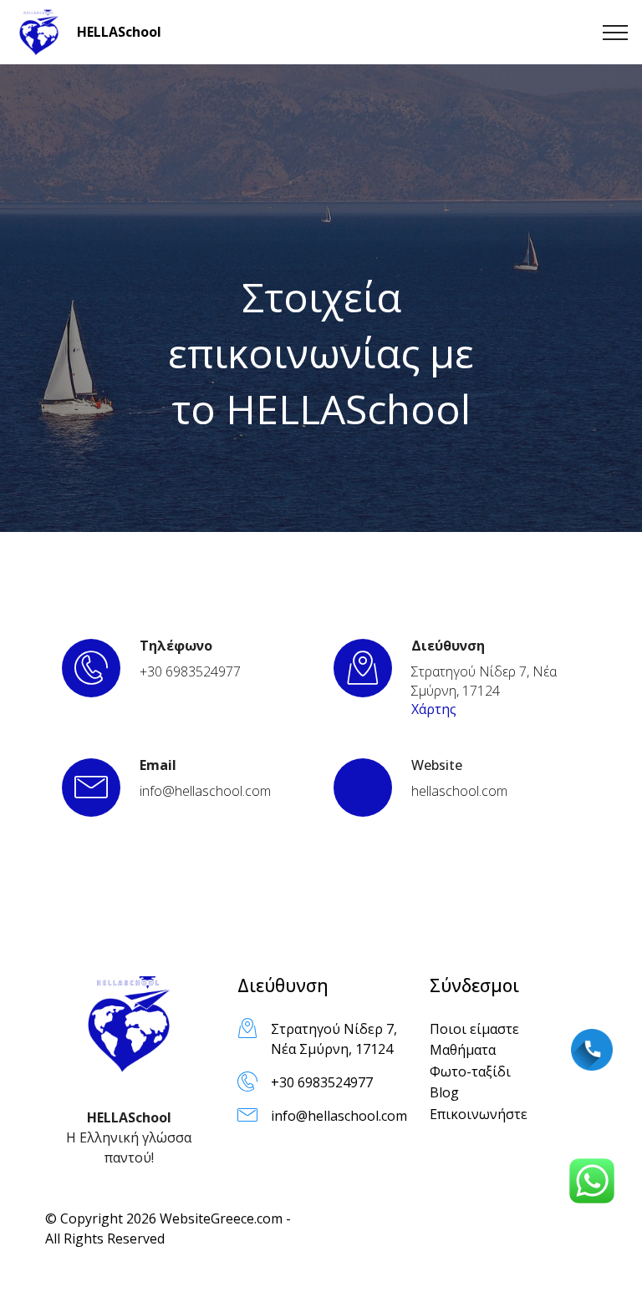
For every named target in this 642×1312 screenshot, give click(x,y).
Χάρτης (433, 709)
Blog (444, 1092)
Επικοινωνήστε (478, 1114)
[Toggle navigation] (616, 32)
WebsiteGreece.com (221, 1218)
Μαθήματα (463, 1050)
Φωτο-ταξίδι (470, 1071)
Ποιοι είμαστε (474, 1029)
